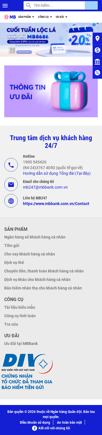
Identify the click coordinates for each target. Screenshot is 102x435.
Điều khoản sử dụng (35, 423)
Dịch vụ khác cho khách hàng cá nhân (37, 279)
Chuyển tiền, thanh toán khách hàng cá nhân (44, 271)
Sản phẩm (24, 16)
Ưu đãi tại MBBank (21, 343)
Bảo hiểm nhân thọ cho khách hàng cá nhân (43, 288)
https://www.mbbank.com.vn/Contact (56, 203)
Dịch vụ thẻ (14, 262)
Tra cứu (11, 324)
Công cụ (43, 16)
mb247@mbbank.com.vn (45, 187)
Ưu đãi (60, 16)
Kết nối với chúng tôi (54, 428)
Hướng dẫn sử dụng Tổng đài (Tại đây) (57, 173)
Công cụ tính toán (20, 316)
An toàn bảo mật (69, 423)
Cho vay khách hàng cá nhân (29, 254)
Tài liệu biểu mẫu (19, 307)
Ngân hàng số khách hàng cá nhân (34, 237)
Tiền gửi (11, 245)
